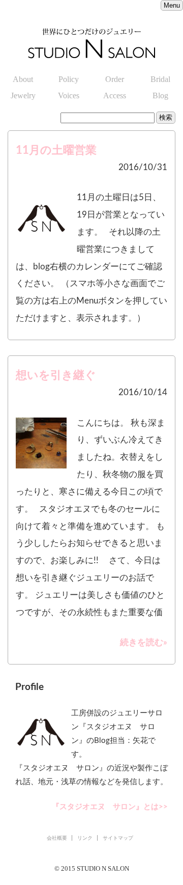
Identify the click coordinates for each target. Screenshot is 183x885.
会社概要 (57, 838)
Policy (68, 79)
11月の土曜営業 (56, 150)
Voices (68, 95)
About (23, 79)
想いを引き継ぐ (56, 375)
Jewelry (23, 95)
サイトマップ (118, 838)
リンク (85, 838)
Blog (160, 95)
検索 (165, 117)
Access (114, 95)
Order (114, 79)
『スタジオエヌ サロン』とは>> (110, 807)
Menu (172, 5)
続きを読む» (143, 642)
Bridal (160, 79)
